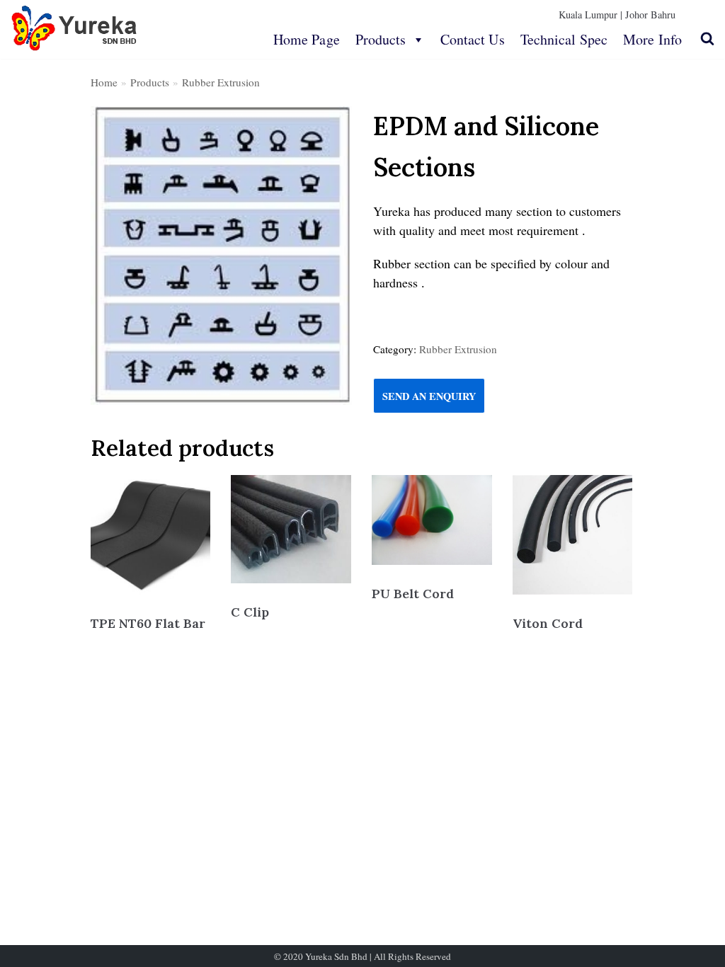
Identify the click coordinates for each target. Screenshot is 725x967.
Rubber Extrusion (221, 82)
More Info (652, 39)
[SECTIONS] (221, 255)
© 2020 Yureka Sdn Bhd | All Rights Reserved (362, 956)
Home (104, 82)
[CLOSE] (707, 38)
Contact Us (472, 39)
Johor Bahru (650, 14)
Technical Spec (563, 39)
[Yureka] (74, 28)
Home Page (306, 39)
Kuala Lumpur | (590, 14)
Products (380, 39)
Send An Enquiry (429, 396)
